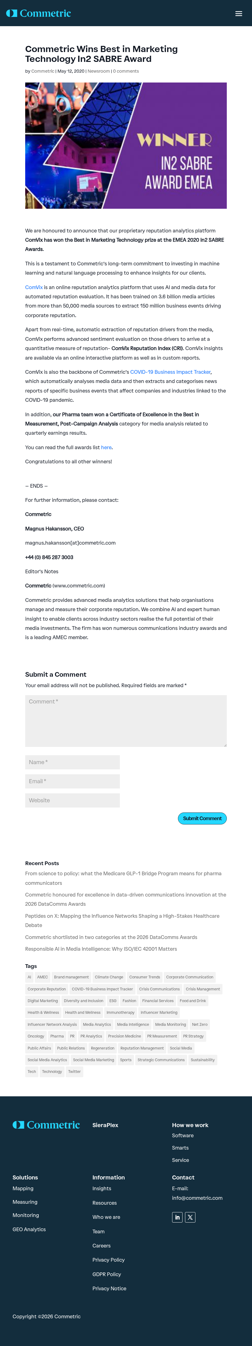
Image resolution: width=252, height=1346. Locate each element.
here (106, 447)
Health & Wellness (43, 1012)
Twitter (74, 1072)
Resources (105, 1203)
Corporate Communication (189, 977)
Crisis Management (203, 989)
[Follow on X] (190, 1217)
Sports (126, 1060)
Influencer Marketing (159, 1012)
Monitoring (26, 1215)
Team (98, 1232)
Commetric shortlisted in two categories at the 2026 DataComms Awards (111, 937)
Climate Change (109, 977)
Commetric (42, 71)
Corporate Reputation (47, 989)
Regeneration (102, 1048)
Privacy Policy (109, 1260)
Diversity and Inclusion (83, 1001)
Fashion (129, 1001)
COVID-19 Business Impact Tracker (170, 372)
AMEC (42, 977)
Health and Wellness (82, 1012)
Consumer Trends (144, 977)
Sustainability (203, 1060)
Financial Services (158, 1001)
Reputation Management (142, 1048)
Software (183, 1135)
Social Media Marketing (93, 1060)
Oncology (36, 1036)
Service (180, 1160)
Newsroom (99, 71)
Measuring (25, 1202)
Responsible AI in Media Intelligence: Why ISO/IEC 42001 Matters (101, 949)
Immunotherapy (121, 1012)
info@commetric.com (197, 1198)
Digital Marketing (43, 1001)
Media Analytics (97, 1024)
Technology (52, 1072)
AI (29, 977)
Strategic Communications (161, 1060)
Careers (102, 1246)
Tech (32, 1072)
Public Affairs (39, 1048)
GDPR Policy (107, 1274)
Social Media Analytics (47, 1060)
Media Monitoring (170, 1024)
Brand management (71, 977)
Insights (102, 1188)
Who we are (106, 1217)
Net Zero (199, 1024)
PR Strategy (193, 1036)
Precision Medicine (124, 1036)
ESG (112, 1001)
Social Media (181, 1048)
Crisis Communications (159, 989)
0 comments (126, 71)
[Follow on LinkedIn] (177, 1217)
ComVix (34, 287)
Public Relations (71, 1048)
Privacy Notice (109, 1289)
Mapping (23, 1188)
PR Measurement (162, 1036)
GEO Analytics (29, 1229)
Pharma (57, 1036)
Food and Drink (193, 1001)
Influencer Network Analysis (52, 1024)
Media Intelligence (133, 1024)
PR (72, 1036)
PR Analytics (91, 1036)
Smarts (180, 1148)
